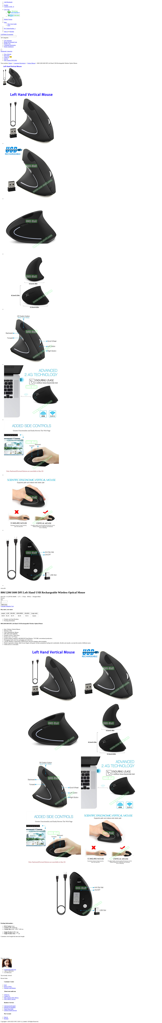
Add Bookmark (8, 2)
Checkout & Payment (10, 1006)
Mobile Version (8, 19)
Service (6, 59)
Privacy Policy (8, 986)
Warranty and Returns (10, 988)
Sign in (6, 31)
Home (10, 63)
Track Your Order (8, 1009)
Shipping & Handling (10, 1007)
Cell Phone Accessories (7, 34)
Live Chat (6, 9)
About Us (6, 994)
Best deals (6, 55)
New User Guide (12, 24)
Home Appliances (9, 46)
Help (5, 22)
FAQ (8, 25)
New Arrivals (7, 54)
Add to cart (4, 604)
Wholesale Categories (6, 51)
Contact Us (7, 996)
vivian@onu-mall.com (10, 969)
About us (6, 57)
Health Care (7, 43)
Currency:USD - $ (9, 6)
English (6, 5)
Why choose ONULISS (10, 60)
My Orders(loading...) (10, 28)
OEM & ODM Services (10, 1010)
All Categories (8, 40)
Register (12, 31)
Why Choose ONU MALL (11, 997)
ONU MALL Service (10, 999)
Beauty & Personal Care (10, 42)
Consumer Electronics (10, 45)
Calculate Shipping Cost (7, 606)
